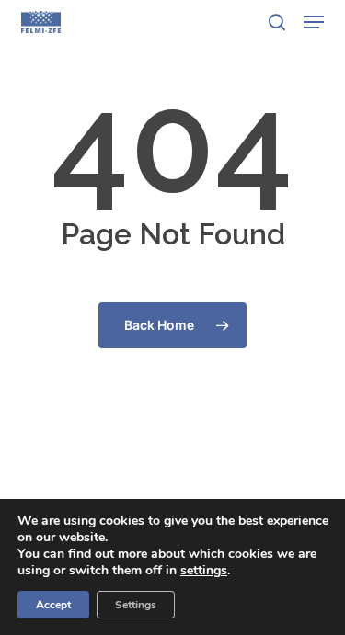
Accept (53, 604)
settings (203, 570)
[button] (314, 22)
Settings (135, 604)
